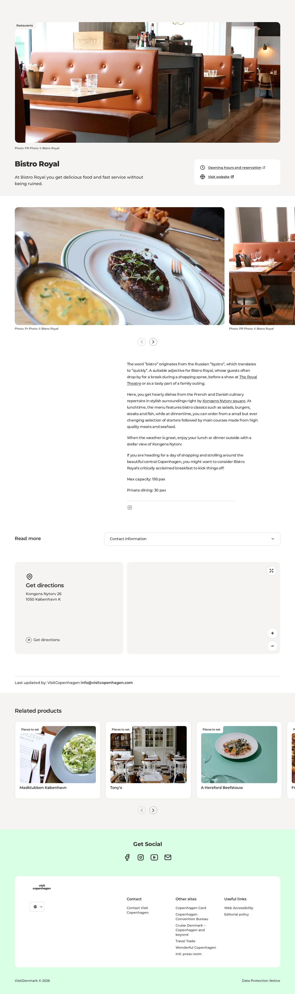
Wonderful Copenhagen (196, 947)
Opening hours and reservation (234, 168)
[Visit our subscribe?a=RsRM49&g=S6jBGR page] (168, 857)
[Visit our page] (141, 857)
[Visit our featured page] (154, 857)
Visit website (219, 177)
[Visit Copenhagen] (42, 887)
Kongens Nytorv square (224, 401)
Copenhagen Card (191, 908)
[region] (203, 608)
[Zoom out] (272, 646)
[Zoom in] (272, 633)
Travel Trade (185, 941)
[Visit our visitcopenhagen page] (127, 857)
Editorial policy (236, 914)
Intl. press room (189, 954)
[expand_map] (271, 571)
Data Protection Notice (261, 981)
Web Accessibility (238, 908)
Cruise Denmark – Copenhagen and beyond (190, 930)
